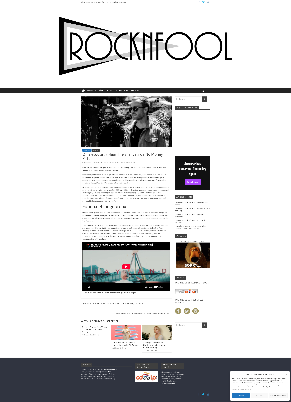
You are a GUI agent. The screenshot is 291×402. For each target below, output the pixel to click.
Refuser (259, 395)
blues (105, 162)
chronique (110, 162)
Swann (97, 162)
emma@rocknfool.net (103, 372)
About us (135, 90)
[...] (114, 378)
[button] (286, 374)
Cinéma (109, 90)
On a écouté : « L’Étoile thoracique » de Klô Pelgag (126, 343)
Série (101, 90)
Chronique (87, 150)
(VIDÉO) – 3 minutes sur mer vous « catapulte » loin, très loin (112, 303)
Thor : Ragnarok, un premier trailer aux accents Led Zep (143, 313)
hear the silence (120, 162)
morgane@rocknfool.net (106, 376)
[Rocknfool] (145, 46)
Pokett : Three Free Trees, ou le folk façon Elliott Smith (94, 329)
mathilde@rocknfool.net (106, 374)
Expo (126, 90)
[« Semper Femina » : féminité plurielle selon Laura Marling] (157, 326)
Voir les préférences (278, 395)
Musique (90, 90)
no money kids (130, 162)
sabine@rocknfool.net (109, 369)
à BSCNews (118, 190)
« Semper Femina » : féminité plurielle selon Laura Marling (154, 345)
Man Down (158, 225)
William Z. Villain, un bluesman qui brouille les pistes (116, 292)
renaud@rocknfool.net (104, 378)
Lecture (118, 90)
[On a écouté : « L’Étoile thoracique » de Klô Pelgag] (126, 326)
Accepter (241, 395)
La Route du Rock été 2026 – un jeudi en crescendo (107, 2)
